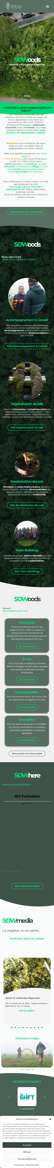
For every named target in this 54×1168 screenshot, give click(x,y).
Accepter (27, 1145)
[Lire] (27, 1054)
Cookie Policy (19, 1165)
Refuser (27, 1152)
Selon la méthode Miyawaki (22, 998)
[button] (50, 1119)
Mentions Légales (32, 1165)
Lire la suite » (27, 1010)
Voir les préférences (27, 1159)
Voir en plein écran (12, 871)
